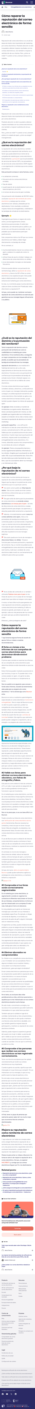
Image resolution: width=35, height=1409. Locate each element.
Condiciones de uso (7, 1353)
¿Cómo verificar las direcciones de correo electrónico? (17, 1373)
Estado (20, 1296)
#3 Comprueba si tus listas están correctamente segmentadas (17, 95)
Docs (20, 1293)
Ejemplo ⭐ (5, 71)
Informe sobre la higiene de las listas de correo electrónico (8, 1323)
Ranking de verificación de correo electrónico (14, 1370)
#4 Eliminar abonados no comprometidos (12, 97)
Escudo (4, 1292)
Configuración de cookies (9, 1361)
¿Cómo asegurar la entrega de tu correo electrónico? (17, 1188)
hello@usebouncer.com (8, 1390)
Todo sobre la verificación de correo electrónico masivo (17, 1377)
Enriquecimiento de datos (9, 1302)
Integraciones (5, 1305)
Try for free (17, 1228)
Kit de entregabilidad (7, 1299)
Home (2, 7)
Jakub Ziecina (9, 32)
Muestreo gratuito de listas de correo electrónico (7, 1343)
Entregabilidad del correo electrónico (21, 7)
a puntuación (15, 159)
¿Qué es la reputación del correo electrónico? (14, 69)
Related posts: (6, 109)
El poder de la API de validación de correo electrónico (16, 1380)
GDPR (3, 1358)
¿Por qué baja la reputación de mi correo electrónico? (16, 79)
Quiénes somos (23, 1316)
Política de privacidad (7, 1355)
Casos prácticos (23, 1286)
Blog (6, 7)
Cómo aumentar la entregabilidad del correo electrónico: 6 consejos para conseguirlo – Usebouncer (15, 1183)
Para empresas (23, 1283)
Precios (4, 1308)
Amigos (21, 1328)
